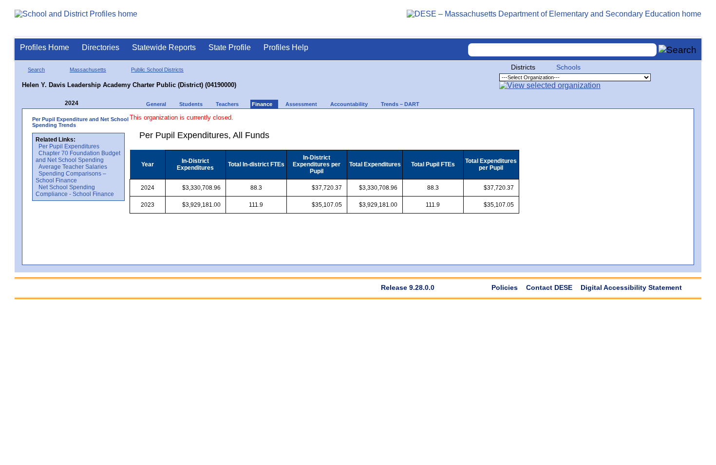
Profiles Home (44, 47)
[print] (458, 122)
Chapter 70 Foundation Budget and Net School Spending (78, 156)
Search (36, 69)
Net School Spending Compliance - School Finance (75, 190)
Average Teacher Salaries (72, 166)
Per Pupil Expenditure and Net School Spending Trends (80, 122)
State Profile (229, 47)
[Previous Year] (58, 103)
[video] (476, 122)
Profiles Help (286, 47)
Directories (100, 47)
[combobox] (562, 49)
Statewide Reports (164, 47)
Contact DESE (549, 287)
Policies (504, 287)
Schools (568, 67)
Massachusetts (88, 69)
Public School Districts (157, 69)
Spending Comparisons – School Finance (71, 177)
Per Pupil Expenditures (68, 146)
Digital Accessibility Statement (631, 287)
